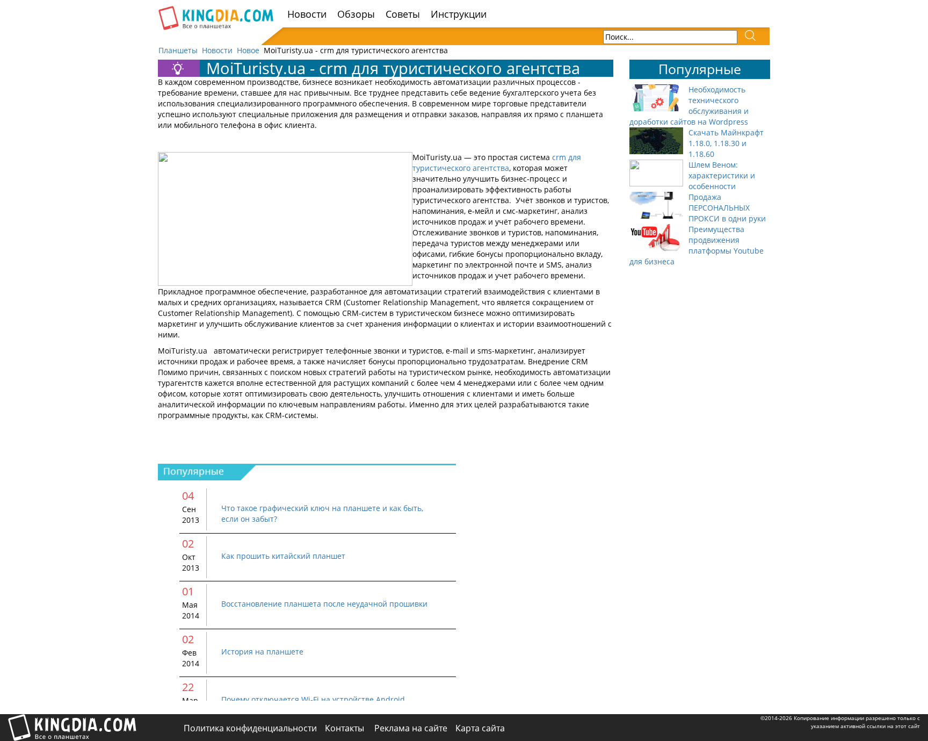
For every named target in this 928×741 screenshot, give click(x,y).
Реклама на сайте (410, 728)
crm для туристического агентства (496, 162)
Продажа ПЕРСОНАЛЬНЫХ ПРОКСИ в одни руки (727, 208)
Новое (248, 50)
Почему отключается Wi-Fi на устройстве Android (313, 699)
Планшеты (178, 50)
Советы (403, 14)
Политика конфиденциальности (250, 728)
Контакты (345, 728)
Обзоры (356, 14)
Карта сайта (480, 728)
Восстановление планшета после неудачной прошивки (324, 604)
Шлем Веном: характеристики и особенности (721, 175)
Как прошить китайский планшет (283, 556)
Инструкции (459, 14)
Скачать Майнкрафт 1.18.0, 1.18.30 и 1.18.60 (726, 143)
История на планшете (262, 651)
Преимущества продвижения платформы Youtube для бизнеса (696, 245)
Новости (307, 14)
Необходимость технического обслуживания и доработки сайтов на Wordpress (689, 105)
